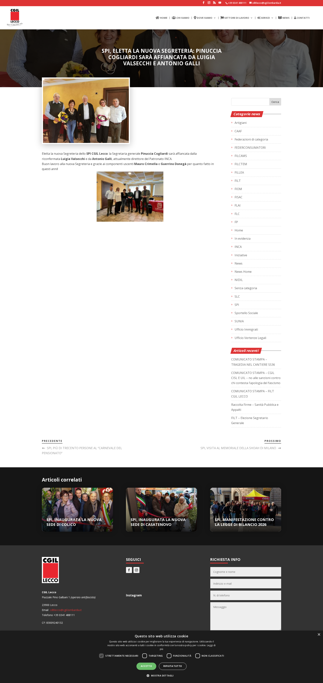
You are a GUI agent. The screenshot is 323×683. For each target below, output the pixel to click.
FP (236, 222)
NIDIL (239, 280)
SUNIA (239, 321)
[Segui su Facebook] (129, 570)
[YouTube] (220, 3)
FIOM (238, 189)
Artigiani (241, 123)
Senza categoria (246, 288)
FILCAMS (241, 156)
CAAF (238, 131)
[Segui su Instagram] (136, 570)
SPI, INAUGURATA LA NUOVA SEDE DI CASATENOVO (158, 522)
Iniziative (241, 255)
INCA (238, 247)
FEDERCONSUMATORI (250, 148)
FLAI (238, 205)
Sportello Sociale (246, 313)
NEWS (286, 17)
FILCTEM (241, 164)
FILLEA (239, 172)
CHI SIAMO (182, 17)
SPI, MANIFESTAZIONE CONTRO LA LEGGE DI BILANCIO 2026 (244, 522)
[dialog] (161, 657)
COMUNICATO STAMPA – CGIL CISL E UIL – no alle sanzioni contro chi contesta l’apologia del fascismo (256, 378)
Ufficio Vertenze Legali (250, 338)
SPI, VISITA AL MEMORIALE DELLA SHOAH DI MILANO (238, 448)
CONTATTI (303, 17)
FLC (237, 214)
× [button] (318, 634)
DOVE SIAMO (204, 17)
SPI (237, 305)
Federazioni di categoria (251, 139)
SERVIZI (265, 17)
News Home (243, 272)
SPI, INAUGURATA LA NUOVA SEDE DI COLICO (74, 522)
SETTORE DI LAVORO (236, 17)
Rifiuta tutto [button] (172, 666)
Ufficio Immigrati (246, 329)
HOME (163, 17)
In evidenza (242, 238)
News (238, 263)
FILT (238, 181)
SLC (237, 296)
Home (239, 230)
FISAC (238, 197)
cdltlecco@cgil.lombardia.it (65, 610)
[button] (161, 676)
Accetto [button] (146, 666)
